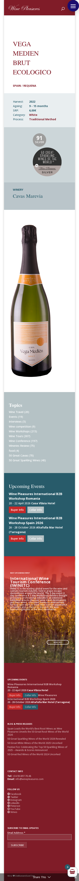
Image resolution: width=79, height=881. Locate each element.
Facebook (14, 794)
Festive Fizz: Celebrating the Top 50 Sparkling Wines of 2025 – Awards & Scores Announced (37, 748)
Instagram (14, 800)
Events (13, 417)
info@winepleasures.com (30, 779)
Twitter (12, 797)
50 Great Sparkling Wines (24, 460)
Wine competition (20, 426)
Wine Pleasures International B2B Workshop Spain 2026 (35, 520)
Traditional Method (42, 119)
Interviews (15, 421)
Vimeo (12, 812)
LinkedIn (13, 803)
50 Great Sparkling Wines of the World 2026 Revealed (36, 738)
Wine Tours (16, 436)
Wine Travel (16, 412)
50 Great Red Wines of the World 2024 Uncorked (33, 754)
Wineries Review (19, 446)
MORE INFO (57, 642)
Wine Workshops (19, 431)
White (33, 115)
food (12, 450)
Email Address (16, 832)
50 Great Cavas (18, 455)
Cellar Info (35, 510)
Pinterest (13, 806)
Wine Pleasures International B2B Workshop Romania (35, 496)
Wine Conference (19, 441)
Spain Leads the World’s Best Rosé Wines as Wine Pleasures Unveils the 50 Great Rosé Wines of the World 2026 (38, 731)
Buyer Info (17, 510)
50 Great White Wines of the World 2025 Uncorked (34, 743)
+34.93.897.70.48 (22, 776)
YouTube (13, 809)
